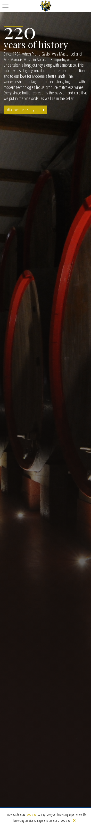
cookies (31, 814)
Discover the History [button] (20, 110)
